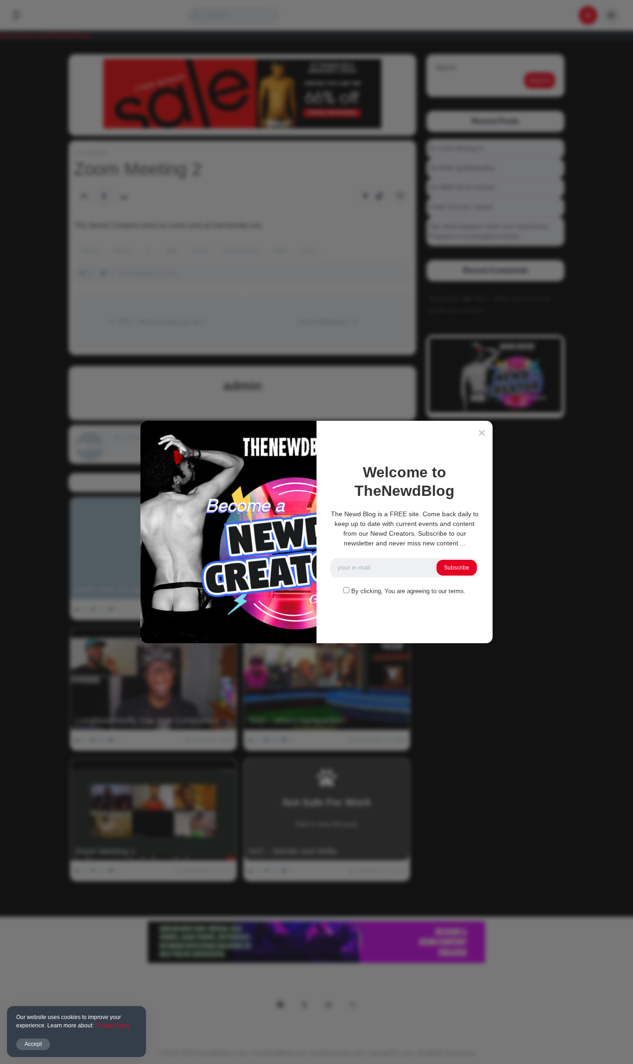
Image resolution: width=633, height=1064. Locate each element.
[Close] (481, 432)
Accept (33, 1044)
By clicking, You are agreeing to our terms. (408, 591)
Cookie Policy (112, 1025)
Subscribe (456, 567)
